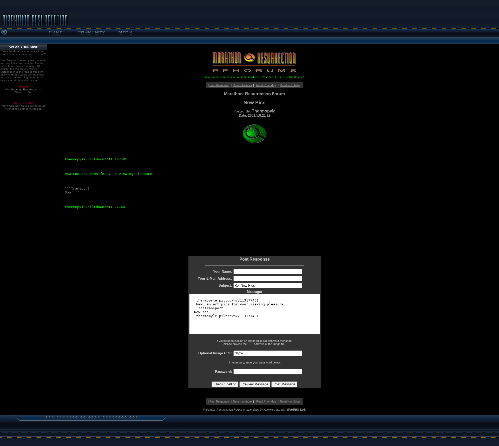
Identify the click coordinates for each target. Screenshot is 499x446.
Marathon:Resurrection (24, 89)
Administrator (272, 409)
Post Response (219, 85)
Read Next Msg (290, 85)
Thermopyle (263, 111)
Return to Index (242, 85)
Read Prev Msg (266, 85)
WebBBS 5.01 (296, 409)
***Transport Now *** (77, 190)
